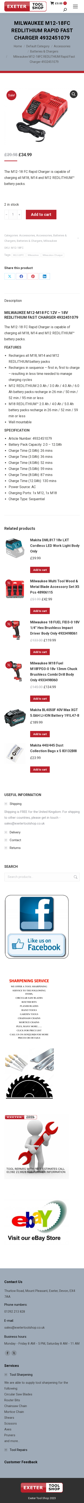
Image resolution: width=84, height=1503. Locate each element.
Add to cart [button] (40, 570)
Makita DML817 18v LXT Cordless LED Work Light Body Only (54, 545)
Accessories (27, 235)
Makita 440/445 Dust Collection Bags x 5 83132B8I (53, 748)
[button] (74, 94)
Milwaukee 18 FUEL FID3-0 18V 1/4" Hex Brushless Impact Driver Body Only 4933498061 (54, 627)
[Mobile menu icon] (75, 6)
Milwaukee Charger (53, 255)
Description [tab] (13, 301)
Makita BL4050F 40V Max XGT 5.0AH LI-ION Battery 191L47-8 (54, 713)
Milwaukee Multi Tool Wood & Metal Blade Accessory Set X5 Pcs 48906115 (54, 586)
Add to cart (41, 214)
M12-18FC (18, 255)
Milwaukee (50, 240)
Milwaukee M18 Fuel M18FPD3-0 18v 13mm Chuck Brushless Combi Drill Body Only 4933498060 (53, 671)
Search (75, 877)
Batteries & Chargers (29, 240)
